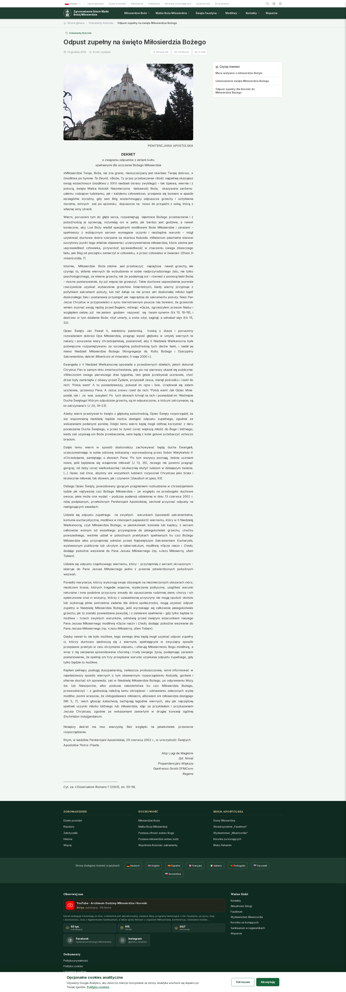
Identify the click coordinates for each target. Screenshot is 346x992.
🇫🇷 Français (195, 865)
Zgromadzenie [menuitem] (95, 3)
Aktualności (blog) (241, 906)
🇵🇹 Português (237, 865)
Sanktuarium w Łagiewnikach (248, 928)
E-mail (202, 52)
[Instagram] (280, 3)
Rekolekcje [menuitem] (137, 3)
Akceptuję (268, 982)
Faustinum (236, 911)
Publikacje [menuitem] (154, 3)
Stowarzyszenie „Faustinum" (230, 826)
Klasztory (68, 826)
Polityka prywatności (75, 960)
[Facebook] (274, 3)
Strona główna (76, 22)
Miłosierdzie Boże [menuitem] (135, 13)
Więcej (67, 845)
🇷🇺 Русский (260, 865)
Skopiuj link (162, 52)
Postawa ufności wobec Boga (156, 832)
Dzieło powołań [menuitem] (117, 3)
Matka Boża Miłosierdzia (152, 826)
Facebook (183, 52)
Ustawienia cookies (74, 971)
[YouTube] (267, 3)
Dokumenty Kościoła (101, 22)
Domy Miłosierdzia (224, 820)
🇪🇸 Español (174, 865)
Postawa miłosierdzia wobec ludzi (158, 839)
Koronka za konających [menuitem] (178, 3)
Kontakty (236, 900)
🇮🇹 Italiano (216, 865)
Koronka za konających (227, 839)
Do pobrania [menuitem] (222, 3)
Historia (67, 839)
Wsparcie (236, 933)
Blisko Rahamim (222, 845)
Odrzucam (243, 982)
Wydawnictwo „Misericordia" (230, 832)
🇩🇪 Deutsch (133, 865)
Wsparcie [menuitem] (272, 13)
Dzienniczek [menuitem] (203, 3)
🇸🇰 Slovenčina (173, 873)
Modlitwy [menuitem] (231, 13)
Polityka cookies (73, 966)
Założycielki (70, 832)
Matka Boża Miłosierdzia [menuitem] (171, 13)
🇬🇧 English (153, 865)
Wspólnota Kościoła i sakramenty (158, 845)
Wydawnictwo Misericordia (247, 917)
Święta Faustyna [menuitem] (206, 13)
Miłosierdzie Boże (149, 820)
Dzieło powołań (72, 820)
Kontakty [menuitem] (251, 13)
